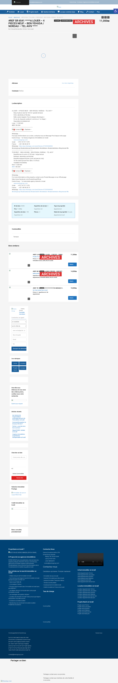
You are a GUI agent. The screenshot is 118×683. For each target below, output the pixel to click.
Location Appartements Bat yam (86, 597)
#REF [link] (13, 167)
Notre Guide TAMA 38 (15, 582)
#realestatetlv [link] (35, 191)
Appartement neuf (66, 20)
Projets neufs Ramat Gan (84, 612)
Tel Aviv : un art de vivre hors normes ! (18, 427)
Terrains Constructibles (50, 582)
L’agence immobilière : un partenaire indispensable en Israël (19, 436)
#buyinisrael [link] (62, 191)
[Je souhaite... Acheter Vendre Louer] (18, 322)
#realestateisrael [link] (25, 191)
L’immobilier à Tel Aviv (15, 584)
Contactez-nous (50, 567)
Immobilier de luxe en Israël (51, 576)
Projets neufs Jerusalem (84, 606)
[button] (59, 664)
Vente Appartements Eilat (84, 580)
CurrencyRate (46, 606)
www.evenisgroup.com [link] (21, 140)
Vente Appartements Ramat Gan (86, 581)
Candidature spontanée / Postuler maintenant (56, 571)
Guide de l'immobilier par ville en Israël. (54, 578)
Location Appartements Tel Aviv (86, 589)
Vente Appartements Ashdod (85, 576)
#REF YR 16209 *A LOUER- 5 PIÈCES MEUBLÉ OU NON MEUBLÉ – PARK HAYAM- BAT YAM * (61, 288)
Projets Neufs (15, 369)
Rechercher (19, 478)
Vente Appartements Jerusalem (86, 575)
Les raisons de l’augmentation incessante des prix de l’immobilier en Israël (18, 418)
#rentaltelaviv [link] (44, 191)
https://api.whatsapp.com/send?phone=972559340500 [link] (36, 146)
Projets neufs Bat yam (84, 613)
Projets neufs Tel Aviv (83, 605)
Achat (15, 363)
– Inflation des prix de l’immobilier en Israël (19, 576)
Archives (84, 21)
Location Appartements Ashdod (86, 592)
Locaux (22, 368)
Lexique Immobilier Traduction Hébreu (54, 580)
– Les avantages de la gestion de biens (18, 594)
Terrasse (16, 237)
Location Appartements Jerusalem (87, 590)
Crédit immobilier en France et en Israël (54, 587)
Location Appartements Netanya (86, 594)
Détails (72, 264)
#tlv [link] (68, 191)
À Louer (57, 20)
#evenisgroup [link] (16, 191)
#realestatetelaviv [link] (53, 191)
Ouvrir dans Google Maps (68, 83)
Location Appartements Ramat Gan (87, 596)
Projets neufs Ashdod (83, 608)
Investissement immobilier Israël (52, 585)
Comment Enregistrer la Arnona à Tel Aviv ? (19, 423)
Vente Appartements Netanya (85, 578)
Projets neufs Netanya (84, 610)
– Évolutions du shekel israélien (16, 600)
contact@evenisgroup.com (51, 563)
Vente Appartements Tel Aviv (85, 573)
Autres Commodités (18, 473)
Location (22, 363)
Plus (98, 12)
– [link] (19, 133)
